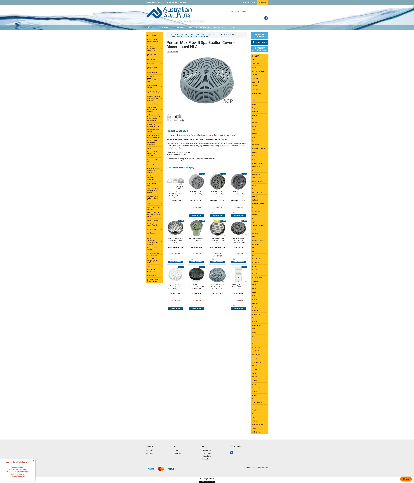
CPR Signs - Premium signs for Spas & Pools (154, 136)
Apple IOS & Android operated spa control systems (153, 41)
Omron (254, 285)
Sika (253, 336)
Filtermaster (256, 167)
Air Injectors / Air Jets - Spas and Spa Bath (153, 92)
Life (253, 248)
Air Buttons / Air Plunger (152, 86)
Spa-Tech (255, 358)
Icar (253, 207)
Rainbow (254, 318)
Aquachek (255, 78)
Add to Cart (197, 215)
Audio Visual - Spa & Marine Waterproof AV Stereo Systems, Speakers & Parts (153, 117)
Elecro (254, 156)
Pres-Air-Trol (256, 314)
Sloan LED (255, 340)
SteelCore (255, 380)
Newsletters (218, 27)
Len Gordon (255, 244)
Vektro (254, 417)
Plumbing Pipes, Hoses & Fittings (152, 225)
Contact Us (230, 27)
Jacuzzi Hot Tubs (257, 226)
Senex (254, 332)
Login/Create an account (155, 2)
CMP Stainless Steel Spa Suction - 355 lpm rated (217, 240)
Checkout (262, 2)
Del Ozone (255, 144)
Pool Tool (255, 303)
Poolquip (254, 307)
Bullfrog (254, 115)
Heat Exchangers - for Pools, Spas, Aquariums (153, 177)
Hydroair (254, 196)
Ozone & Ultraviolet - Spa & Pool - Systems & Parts (153, 214)
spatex (254, 373)
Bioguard (255, 108)
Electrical (150, 148)
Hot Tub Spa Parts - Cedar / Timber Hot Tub (152, 198)
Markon (254, 266)
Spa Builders (256, 347)
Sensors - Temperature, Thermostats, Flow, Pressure (153, 241)
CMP (253, 130)
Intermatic (255, 214)
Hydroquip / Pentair (258, 203)
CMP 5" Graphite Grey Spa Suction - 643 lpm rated (238, 194)
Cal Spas (255, 122)
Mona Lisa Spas (257, 277)
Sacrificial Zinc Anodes (151, 234)
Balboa (254, 104)
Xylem (254, 428)
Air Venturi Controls (153, 104)
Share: (169, 51)
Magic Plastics (256, 259)
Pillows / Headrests (153, 220)
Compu (254, 133)
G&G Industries (256, 178)
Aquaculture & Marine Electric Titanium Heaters (153, 190)
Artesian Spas (256, 93)
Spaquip (254, 369)
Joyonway (255, 233)
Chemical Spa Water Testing (153, 130)
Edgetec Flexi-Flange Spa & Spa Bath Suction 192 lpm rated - (238, 240)
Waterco (254, 421)
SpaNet (254, 366)
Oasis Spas (255, 281)
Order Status (172, 2)
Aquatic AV (255, 89)
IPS (253, 218)
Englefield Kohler (257, 163)
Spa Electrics (256, 351)
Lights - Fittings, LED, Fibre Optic (153, 208)
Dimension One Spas (258, 148)
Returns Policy (206, 459)
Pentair (254, 292)
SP (253, 343)
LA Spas (254, 237)
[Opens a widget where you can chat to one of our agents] (406, 479)
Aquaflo (254, 86)
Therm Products (257, 402)
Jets (148, 203)
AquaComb (255, 82)
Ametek (254, 75)
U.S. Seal (255, 410)
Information (166, 27)
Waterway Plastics (257, 424)
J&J (253, 222)
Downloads (179, 27)
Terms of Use (192, 27)
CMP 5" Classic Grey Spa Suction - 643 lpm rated (217, 194)
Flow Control (256, 174)
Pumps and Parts (152, 229)
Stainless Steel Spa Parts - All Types (153, 254)
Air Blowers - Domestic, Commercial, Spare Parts (153, 79)
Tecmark (255, 399)
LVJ (253, 251)
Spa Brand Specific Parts (152, 55)
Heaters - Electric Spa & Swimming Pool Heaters (153, 170)
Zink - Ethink (256, 432)
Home (147, 27)
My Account (150, 450)
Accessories (151, 63)
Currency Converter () (259, 49)
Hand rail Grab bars (152, 165)
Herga (254, 189)
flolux (254, 170)
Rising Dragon (256, 325)
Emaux (254, 159)
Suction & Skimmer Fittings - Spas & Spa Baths (153, 260)
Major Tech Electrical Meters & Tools (153, 271)
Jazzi (254, 229)
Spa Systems (256, 354)
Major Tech (255, 262)
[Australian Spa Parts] (169, 12)
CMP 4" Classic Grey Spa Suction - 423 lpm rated (196, 194)
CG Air (254, 126)
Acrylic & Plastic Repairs (152, 68)
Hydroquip (255, 200)
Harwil (254, 185)
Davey (254, 141)
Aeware (254, 67)
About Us (155, 27)
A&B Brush (255, 63)
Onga (254, 288)
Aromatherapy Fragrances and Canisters (152, 109)
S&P (253, 329)
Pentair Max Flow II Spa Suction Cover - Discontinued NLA (217, 287)
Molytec (254, 273)
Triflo (253, 406)
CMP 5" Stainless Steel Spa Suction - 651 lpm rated (175, 240)
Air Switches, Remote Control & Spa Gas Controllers (153, 98)
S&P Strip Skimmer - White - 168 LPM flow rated (238, 287)
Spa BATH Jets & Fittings (152, 248)
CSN (253, 137)
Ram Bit (254, 321)
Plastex (254, 296)
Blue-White (255, 111)
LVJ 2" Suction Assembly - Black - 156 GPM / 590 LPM (196, 287)
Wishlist (183, 2)
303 (253, 60)
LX (253, 255)
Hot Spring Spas (257, 192)
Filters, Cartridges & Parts (153, 160)
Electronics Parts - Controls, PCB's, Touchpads (152, 153)
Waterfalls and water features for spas (153, 280)
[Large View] (175, 117)
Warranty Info (205, 27)
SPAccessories (256, 362)
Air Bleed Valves (152, 72)
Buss (254, 119)
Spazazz (255, 377)
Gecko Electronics (257, 181)
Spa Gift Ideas (151, 59)
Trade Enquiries (259, 35)
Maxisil (254, 270)
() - (249, 2)
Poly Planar (255, 299)
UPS (253, 413)
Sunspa (254, 395)
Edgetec (254, 152)
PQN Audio (255, 310)
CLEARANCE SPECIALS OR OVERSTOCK (151, 48)
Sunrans (254, 391)
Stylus (254, 384)
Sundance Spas (257, 388)
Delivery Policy (206, 456)
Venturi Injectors (152, 275)
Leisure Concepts (257, 240)
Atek (253, 100)
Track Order (150, 453)
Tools (149, 266)
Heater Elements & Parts (152, 184)
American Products (258, 71)
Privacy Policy (206, 453)
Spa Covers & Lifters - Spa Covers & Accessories (153, 142)
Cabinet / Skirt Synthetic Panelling (153, 125)
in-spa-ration (256, 211)
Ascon (254, 97)
